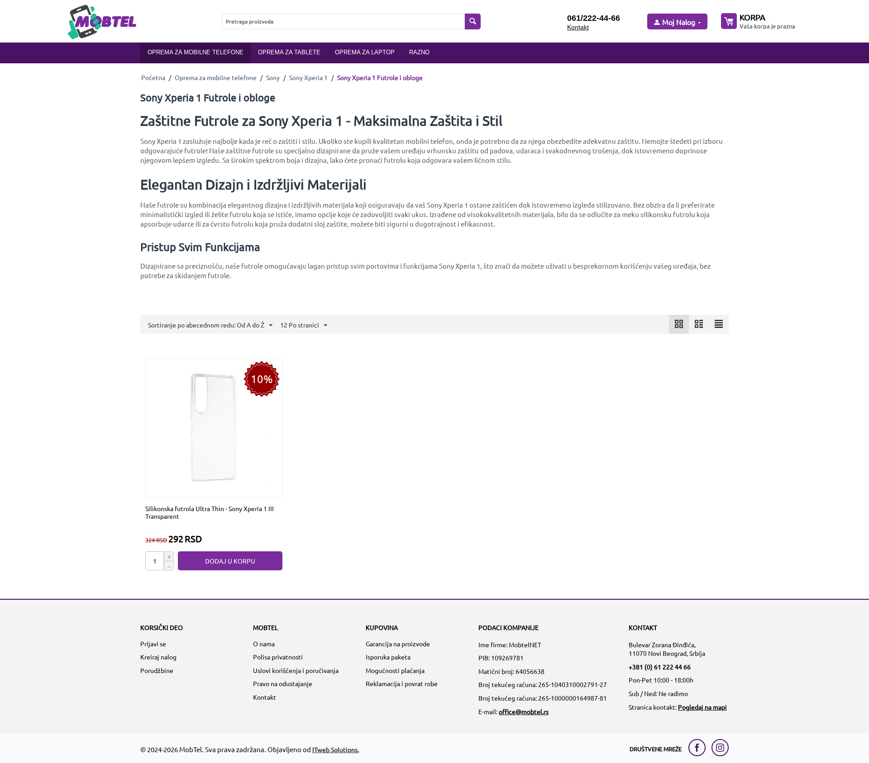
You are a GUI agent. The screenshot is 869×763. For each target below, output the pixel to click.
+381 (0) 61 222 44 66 (660, 667)
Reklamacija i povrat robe (402, 683)
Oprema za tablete (289, 52)
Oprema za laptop (365, 52)
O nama (264, 644)
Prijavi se (153, 644)
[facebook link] (699, 747)
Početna (153, 77)
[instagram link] (720, 747)
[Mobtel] (101, 21)
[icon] (679, 324)
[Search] (473, 21)
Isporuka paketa (388, 657)
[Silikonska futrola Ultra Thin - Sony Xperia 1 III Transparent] (214, 427)
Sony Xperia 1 (308, 77)
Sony (273, 77)
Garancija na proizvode (398, 644)
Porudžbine (156, 670)
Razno (419, 52)
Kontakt (578, 27)
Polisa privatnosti (278, 657)
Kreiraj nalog (158, 657)
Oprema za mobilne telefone (196, 52)
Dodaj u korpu (230, 561)
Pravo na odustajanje (282, 683)
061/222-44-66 (593, 18)
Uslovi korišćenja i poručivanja (296, 670)
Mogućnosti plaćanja (395, 670)
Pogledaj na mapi (702, 707)
